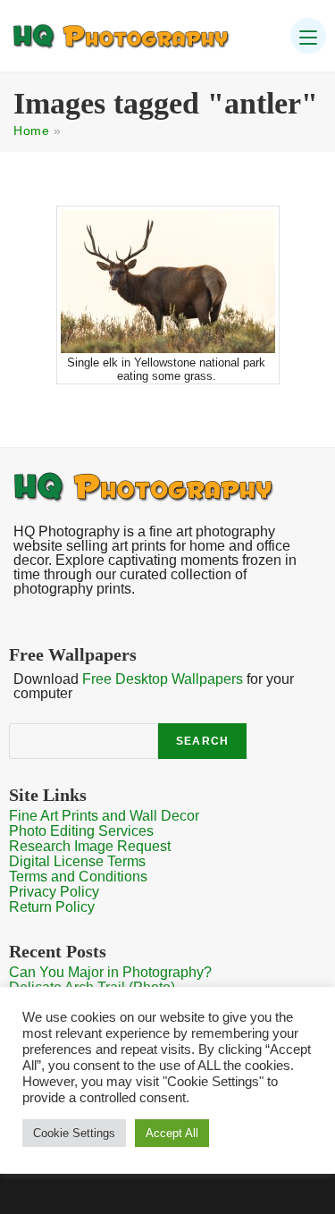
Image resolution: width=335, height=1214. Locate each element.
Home (31, 130)
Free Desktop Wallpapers (162, 679)
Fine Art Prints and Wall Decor (104, 815)
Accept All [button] (172, 1133)
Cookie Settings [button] (74, 1133)
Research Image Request (90, 846)
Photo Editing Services (81, 831)
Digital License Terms (77, 861)
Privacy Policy (54, 891)
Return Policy (52, 907)
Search (202, 741)
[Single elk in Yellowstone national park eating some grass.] (168, 281)
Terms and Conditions (78, 876)
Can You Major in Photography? (110, 972)
